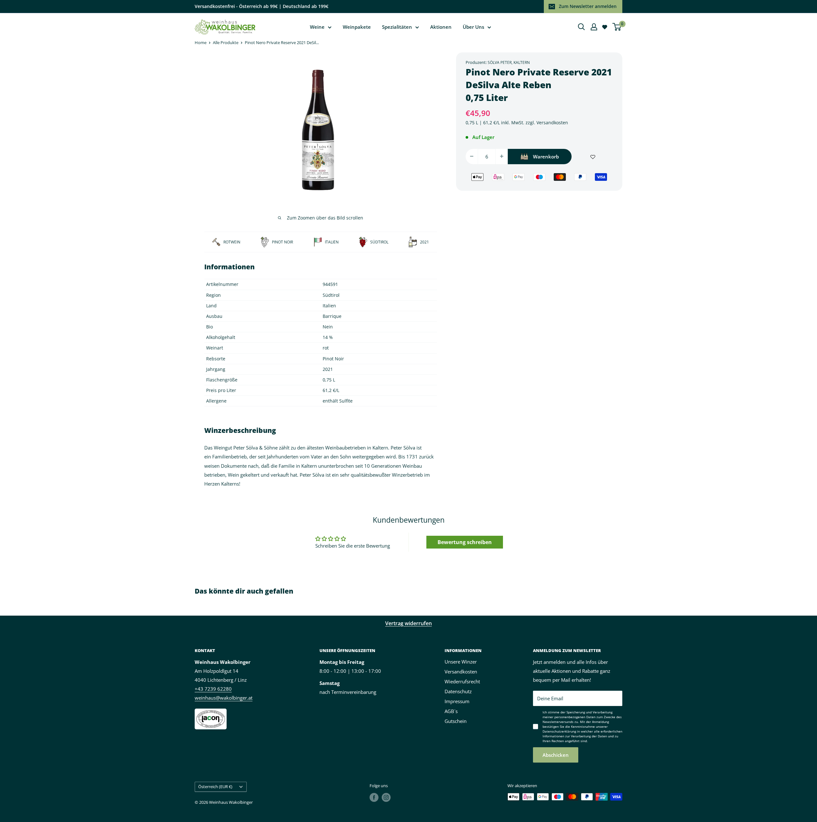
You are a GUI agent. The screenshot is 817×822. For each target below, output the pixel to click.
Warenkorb (546, 156)
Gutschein (456, 721)
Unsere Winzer (461, 661)
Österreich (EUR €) (215, 786)
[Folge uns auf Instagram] (386, 797)
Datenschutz (458, 691)
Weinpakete (357, 27)
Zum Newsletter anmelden (588, 6)
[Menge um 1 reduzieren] (472, 156)
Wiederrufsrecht (462, 681)
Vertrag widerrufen (408, 623)
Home (200, 42)
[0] (617, 27)
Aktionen (441, 27)
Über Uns (473, 27)
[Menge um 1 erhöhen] (502, 156)
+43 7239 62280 (213, 689)
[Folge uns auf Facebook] (374, 797)
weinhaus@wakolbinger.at (223, 698)
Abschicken (556, 755)
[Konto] (594, 26)
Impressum (457, 701)
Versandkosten (552, 122)
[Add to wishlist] (592, 156)
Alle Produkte (225, 42)
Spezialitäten (397, 27)
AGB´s (451, 711)
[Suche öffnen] (581, 26)
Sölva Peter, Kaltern (509, 62)
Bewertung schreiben (465, 542)
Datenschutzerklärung (559, 731)
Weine (317, 27)
